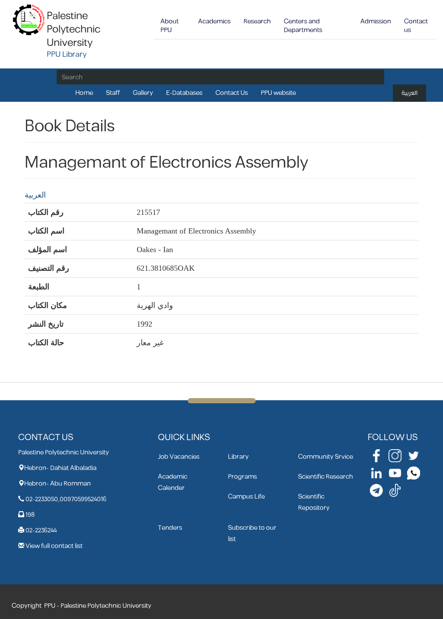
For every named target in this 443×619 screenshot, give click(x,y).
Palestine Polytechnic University (73, 29)
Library (238, 457)
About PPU (170, 25)
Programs (242, 477)
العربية (409, 93)
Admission (375, 21)
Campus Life (246, 497)
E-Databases (184, 93)
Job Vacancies (178, 457)
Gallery (143, 93)
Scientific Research (325, 477)
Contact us (416, 25)
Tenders (170, 528)
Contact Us (231, 93)
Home (84, 93)
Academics (214, 21)
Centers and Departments (303, 25)
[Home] (29, 19)
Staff (113, 93)
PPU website (278, 93)
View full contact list (54, 546)
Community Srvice (325, 457)
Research (257, 21)
